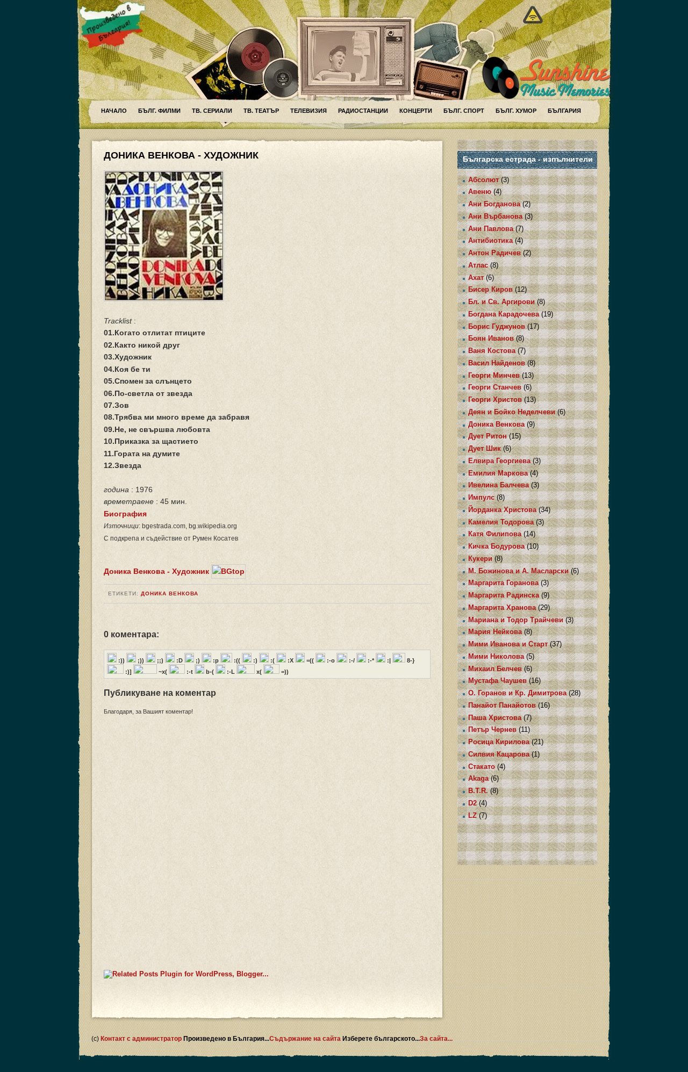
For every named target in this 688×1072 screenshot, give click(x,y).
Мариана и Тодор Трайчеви (515, 620)
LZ (472, 815)
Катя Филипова (494, 534)
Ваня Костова (491, 351)
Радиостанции (363, 110)
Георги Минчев (494, 375)
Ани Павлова (490, 229)
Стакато (481, 766)
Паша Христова (494, 718)
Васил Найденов (496, 363)
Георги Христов (495, 399)
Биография (125, 513)
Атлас (478, 265)
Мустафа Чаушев (497, 681)
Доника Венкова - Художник (156, 571)
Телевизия (308, 110)
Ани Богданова (494, 204)
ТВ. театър (261, 110)
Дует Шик (484, 448)
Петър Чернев (492, 729)
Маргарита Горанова (503, 583)
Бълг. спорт (463, 110)
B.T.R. (478, 791)
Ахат (476, 278)
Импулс (481, 497)
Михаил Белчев (495, 669)
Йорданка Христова (502, 510)
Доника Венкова (169, 593)
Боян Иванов (491, 338)
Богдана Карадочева (503, 314)
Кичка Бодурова (496, 546)
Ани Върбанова (495, 216)
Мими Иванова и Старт (508, 644)
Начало (114, 110)
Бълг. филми (159, 110)
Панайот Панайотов (502, 705)
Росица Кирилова (498, 742)
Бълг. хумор (516, 110)
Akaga (478, 778)
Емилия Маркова (498, 473)
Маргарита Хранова (502, 607)
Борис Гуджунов (496, 326)
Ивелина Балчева (498, 485)
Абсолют (483, 180)
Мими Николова (496, 656)
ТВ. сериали (212, 110)
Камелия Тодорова (501, 522)
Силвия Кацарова (498, 754)
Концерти (415, 110)
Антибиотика (490, 240)
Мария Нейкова (495, 632)
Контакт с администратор (142, 1038)
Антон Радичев (494, 253)
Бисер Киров (490, 289)
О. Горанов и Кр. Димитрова (517, 693)
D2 (472, 803)
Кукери (480, 559)
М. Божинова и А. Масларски (518, 571)
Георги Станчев (494, 387)
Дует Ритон (487, 436)
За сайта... (436, 1038)
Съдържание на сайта (305, 1038)
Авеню (479, 192)
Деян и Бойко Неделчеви (511, 412)
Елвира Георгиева (499, 461)
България (564, 110)
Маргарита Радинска (503, 595)
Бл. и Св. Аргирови (501, 302)
